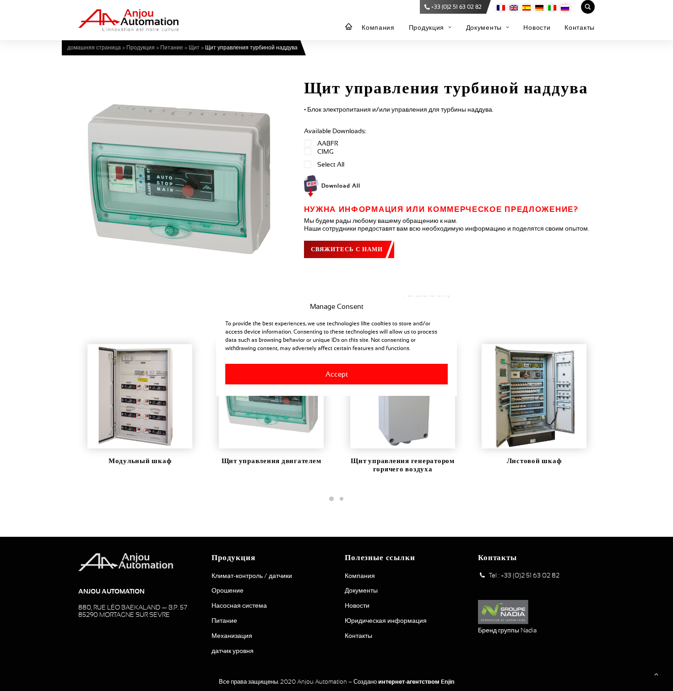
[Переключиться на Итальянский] (552, 7)
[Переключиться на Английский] (513, 7)
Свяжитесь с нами (347, 249)
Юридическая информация (386, 620)
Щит (194, 47)
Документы (484, 27)
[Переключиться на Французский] (500, 7)
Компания (378, 27)
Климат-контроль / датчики (252, 575)
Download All (341, 186)
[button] (178, 178)
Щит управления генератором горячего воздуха (403, 465)
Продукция (426, 27)
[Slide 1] (331, 499)
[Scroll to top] (656, 673)
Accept (337, 374)
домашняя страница (94, 47)
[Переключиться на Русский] (565, 7)
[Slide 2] (341, 499)
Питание (171, 47)
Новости (536, 27)
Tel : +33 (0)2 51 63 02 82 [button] (524, 575)
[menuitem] (349, 27)
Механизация (232, 635)
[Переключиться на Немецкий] (539, 7)
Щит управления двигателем (271, 461)
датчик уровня (233, 650)
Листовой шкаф (534, 461)
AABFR (327, 143)
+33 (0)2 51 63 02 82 (456, 7)
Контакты (579, 27)
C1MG (325, 151)
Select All (330, 164)
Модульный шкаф (140, 461)
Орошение (228, 590)
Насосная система (239, 605)
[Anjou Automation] (128, 20)
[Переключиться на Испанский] (526, 7)
